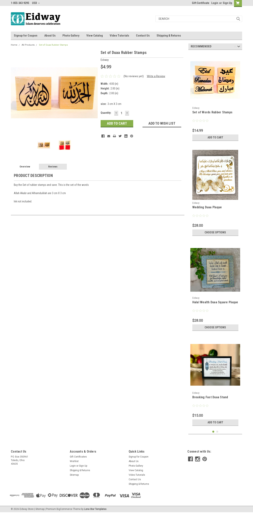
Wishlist (74, 461)
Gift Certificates (78, 456)
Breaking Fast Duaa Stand (210, 397)
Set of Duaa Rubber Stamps (53, 45)
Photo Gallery (70, 35)
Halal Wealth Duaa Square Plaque (215, 302)
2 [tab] (217, 432)
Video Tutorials (119, 35)
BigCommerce (64, 509)
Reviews (53, 166)
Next (94, 93)
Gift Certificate (200, 3)
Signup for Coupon (25, 35)
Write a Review (156, 76)
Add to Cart (215, 137)
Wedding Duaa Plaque (207, 207)
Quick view (215, 101)
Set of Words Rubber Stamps (212, 112)
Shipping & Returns (169, 35)
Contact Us (143, 35)
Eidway (196, 108)
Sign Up (227, 3)
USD (35, 3)
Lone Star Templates (95, 509)
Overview (25, 166)
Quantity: (106, 112)
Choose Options (215, 232)
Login (214, 3)
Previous (15, 93)
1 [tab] (213, 432)
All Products (28, 45)
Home (14, 45)
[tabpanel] (215, 98)
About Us (50, 35)
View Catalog (94, 35)
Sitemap (74, 475)
